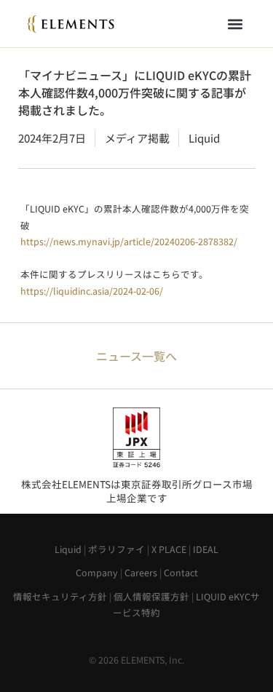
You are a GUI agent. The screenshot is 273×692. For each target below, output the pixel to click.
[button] (235, 24)
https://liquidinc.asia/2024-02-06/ (91, 291)
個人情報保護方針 (151, 596)
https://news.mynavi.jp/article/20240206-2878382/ (128, 241)
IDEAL (205, 549)
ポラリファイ (116, 549)
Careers (140, 572)
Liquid (68, 549)
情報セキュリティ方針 (60, 596)
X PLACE (168, 549)
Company (97, 572)
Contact (181, 572)
